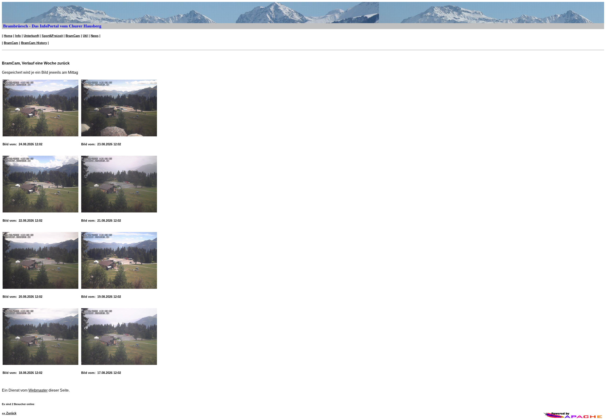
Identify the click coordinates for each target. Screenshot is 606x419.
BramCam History (34, 43)
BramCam (73, 36)
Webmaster (38, 390)
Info (18, 36)
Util (85, 36)
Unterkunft (31, 36)
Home (8, 36)
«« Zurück (9, 413)
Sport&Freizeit (52, 36)
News (94, 36)
